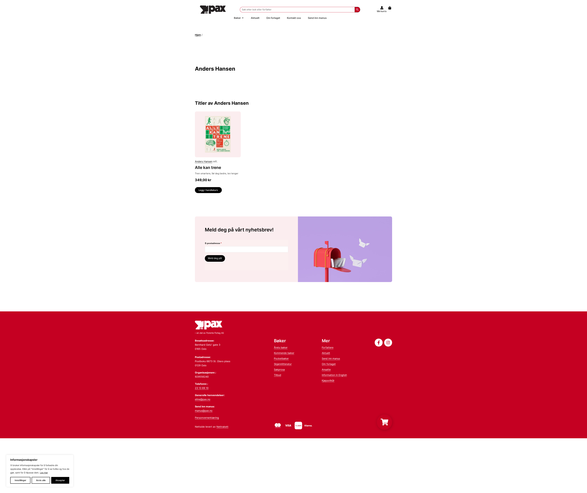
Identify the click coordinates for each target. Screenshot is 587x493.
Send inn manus (331, 358)
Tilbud (277, 375)
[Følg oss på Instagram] (388, 343)
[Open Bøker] (243, 18)
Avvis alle (41, 480)
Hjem (198, 34)
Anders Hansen (203, 161)
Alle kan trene (208, 167)
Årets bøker (281, 347)
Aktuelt (326, 353)
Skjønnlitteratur (283, 364)
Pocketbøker (281, 358)
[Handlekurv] (391, 7)
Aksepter (60, 480)
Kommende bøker (284, 353)
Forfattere (327, 347)
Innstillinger (20, 480)
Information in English (334, 375)
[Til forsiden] (213, 10)
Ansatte (326, 369)
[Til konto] (381, 7)
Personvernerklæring (207, 417)
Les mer (44, 472)
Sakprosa (279, 369)
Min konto (382, 11)
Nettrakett (222, 426)
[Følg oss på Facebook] (379, 343)
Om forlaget (329, 364)
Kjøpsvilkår (328, 380)
